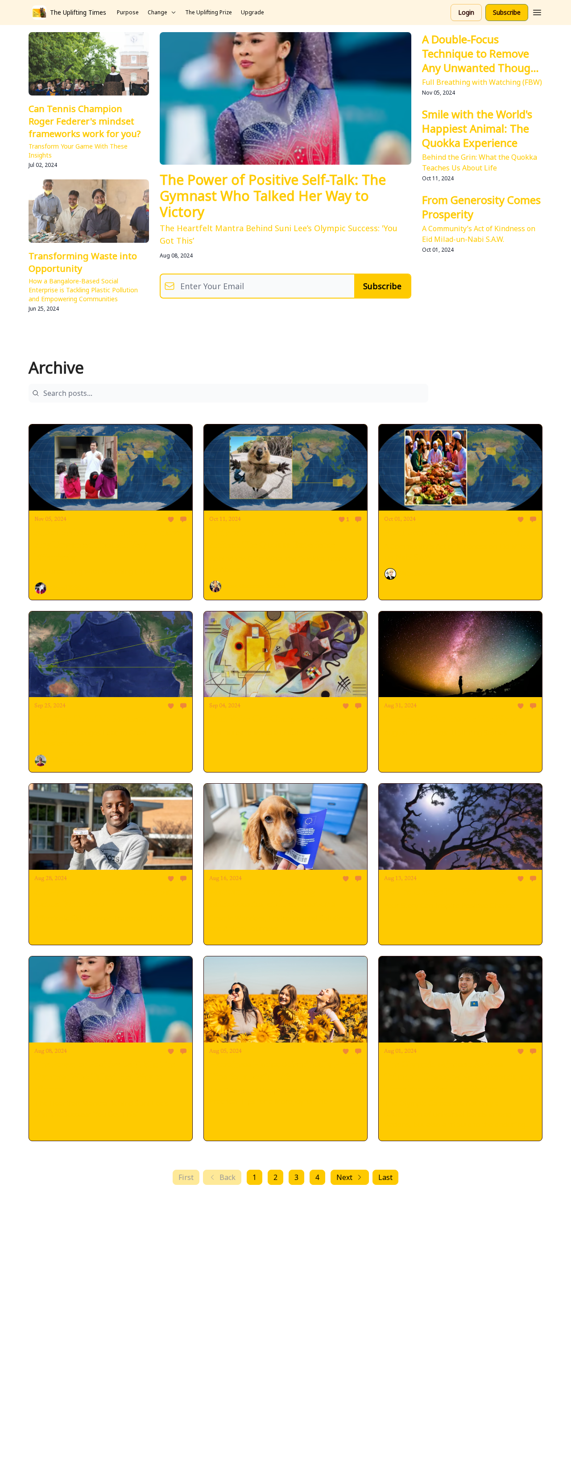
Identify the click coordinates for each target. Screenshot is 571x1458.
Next (344, 1177)
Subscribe (507, 12)
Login (466, 12)
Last (385, 1177)
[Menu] (537, 11)
